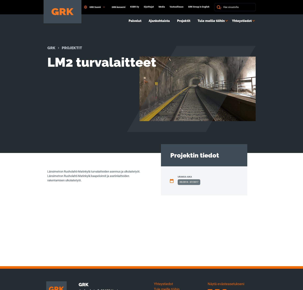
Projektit (183, 20)
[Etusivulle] (62, 11)
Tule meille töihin (211, 20)
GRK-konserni (118, 7)
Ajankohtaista (159, 20)
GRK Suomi (95, 7)
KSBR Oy (134, 7)
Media (162, 7)
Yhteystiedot (242, 20)
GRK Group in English (198, 7)
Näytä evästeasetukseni (226, 284)
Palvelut (135, 20)
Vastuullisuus (176, 7)
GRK (51, 48)
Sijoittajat (149, 7)
